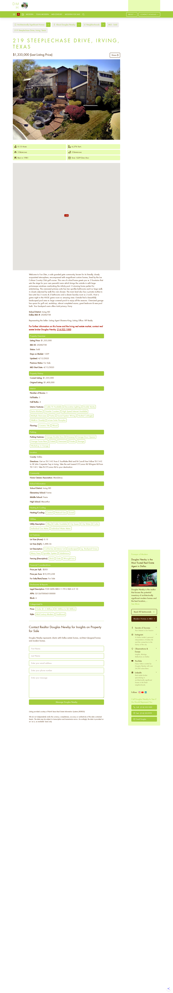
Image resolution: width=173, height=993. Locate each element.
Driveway (70, 437)
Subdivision (64, 553)
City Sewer (74, 524)
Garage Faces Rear (39, 441)
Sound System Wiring (66, 415)
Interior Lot (60, 548)
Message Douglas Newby (66, 702)
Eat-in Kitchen (36, 411)
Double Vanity (89, 407)
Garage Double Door (55, 437)
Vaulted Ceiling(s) (85, 415)
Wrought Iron (69, 558)
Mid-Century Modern (44, 614)
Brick (52, 558)
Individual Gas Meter (40, 528)
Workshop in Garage (40, 446)
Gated (52, 441)
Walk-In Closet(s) (38, 420)
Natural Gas (60, 512)
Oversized (62, 441)
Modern (29, 14)
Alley (49, 524)
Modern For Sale (72, 14)
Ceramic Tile (44, 425)
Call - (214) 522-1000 (144, 707)
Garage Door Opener (86, 437)
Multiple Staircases (39, 415)
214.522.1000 (64, 329)
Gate (58, 558)
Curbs (96, 524)
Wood (54, 425)
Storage (81, 441)
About (131, 14)
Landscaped (73, 548)
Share (114, 55)
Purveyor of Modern (139, 554)
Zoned (71, 512)
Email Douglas (141, 719)
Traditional (60, 614)
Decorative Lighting (72, 407)
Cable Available (60, 524)
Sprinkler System (50, 553)
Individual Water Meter (61, 528)
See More (135, 604)
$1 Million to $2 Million (65, 609)
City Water (86, 524)
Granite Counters (52, 411)
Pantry (51, 415)
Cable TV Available (54, 407)
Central (50, 512)
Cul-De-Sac (49, 548)
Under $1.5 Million (44, 609)
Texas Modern (42, 14)
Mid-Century (56, 14)
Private (72, 441)
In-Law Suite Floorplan (57, 420)
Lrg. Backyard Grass (89, 548)
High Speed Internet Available (74, 411)
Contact (148, 14)
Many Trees (35, 553)
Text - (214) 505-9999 (144, 713)
